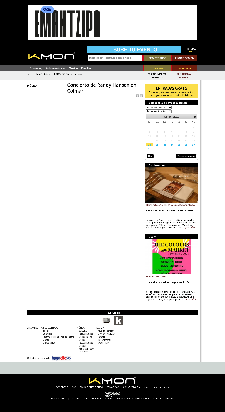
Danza (46, 339)
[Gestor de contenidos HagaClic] (61, 358)
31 (149, 149)
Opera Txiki (104, 342)
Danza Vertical (50, 342)
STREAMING (32, 327)
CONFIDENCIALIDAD (66, 387)
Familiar (86, 68)
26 (164, 144)
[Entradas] (118, 324)
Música (73, 68)
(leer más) (190, 227)
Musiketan (84, 351)
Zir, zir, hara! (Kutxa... (40, 74)
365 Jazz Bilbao (86, 348)
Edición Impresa (157, 74)
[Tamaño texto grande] (141, 95)
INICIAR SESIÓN (184, 58)
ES (191, 51)
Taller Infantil (104, 339)
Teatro (46, 330)
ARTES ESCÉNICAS (49, 327)
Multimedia (184, 74)
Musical (82, 345)
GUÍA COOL (158, 68)
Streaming (36, 68)
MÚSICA (81, 327)
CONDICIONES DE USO (91, 387)
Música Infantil (86, 336)
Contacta (157, 77)
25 (157, 144)
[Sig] (195, 117)
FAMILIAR (100, 327)
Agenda (183, 77)
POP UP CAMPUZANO (156, 276)
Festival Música (86, 333)
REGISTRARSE (157, 58)
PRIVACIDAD (113, 387)
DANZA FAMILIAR (106, 333)
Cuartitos (47, 333)
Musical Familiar (106, 330)
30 (193, 144)
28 (179, 144)
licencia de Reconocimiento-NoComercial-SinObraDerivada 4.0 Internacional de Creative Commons (124, 398)
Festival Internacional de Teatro (58, 336)
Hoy (150, 156)
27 (172, 144)
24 (149, 144)
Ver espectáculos (186, 156)
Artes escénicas (55, 68)
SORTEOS (185, 68)
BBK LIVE (83, 330)
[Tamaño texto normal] (137, 95)
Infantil (101, 336)
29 (186, 144)
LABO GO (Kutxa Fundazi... (69, 74)
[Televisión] (106, 324)
